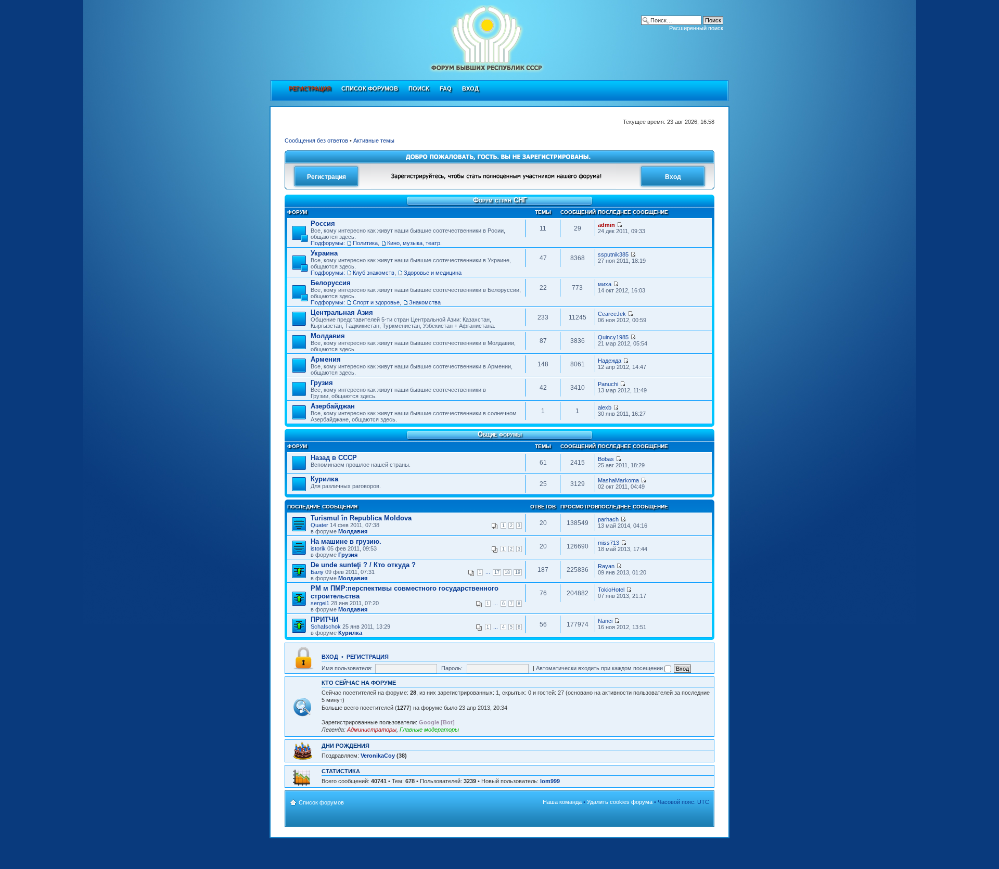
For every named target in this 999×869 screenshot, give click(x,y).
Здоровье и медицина (433, 273)
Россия (323, 223)
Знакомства (425, 302)
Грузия (322, 383)
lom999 (550, 781)
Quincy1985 (613, 337)
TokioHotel (611, 589)
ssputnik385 (613, 254)
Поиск (418, 88)
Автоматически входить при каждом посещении (600, 668)
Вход (470, 88)
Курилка (324, 479)
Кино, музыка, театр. (414, 243)
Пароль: (452, 668)
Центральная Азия (342, 312)
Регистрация (368, 657)
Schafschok (326, 626)
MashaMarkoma (618, 480)
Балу (317, 572)
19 (517, 572)
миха (604, 284)
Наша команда (562, 802)
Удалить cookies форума (619, 802)
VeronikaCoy (378, 755)
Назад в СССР (334, 458)
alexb (604, 407)
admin (606, 225)
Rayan (606, 566)
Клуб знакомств (373, 273)
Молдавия (328, 336)
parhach (608, 519)
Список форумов (369, 88)
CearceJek (612, 314)
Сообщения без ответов (316, 140)
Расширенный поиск (696, 28)
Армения (326, 359)
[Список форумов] (435, 37)
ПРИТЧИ (324, 619)
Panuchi (608, 384)
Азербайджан (333, 406)
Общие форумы (500, 434)
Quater (319, 525)
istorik (318, 548)
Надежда (609, 360)
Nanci (606, 621)
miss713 (608, 543)
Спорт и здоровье (376, 302)
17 (496, 572)
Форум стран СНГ (500, 200)
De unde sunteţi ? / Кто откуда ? (363, 565)
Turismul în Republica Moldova (361, 518)
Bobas (606, 459)
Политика (365, 243)
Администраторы (371, 729)
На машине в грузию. (346, 541)
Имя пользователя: (347, 668)
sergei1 (320, 603)
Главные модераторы (429, 729)
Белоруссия (331, 283)
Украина (324, 253)
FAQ (446, 88)
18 (507, 572)
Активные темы (373, 140)
